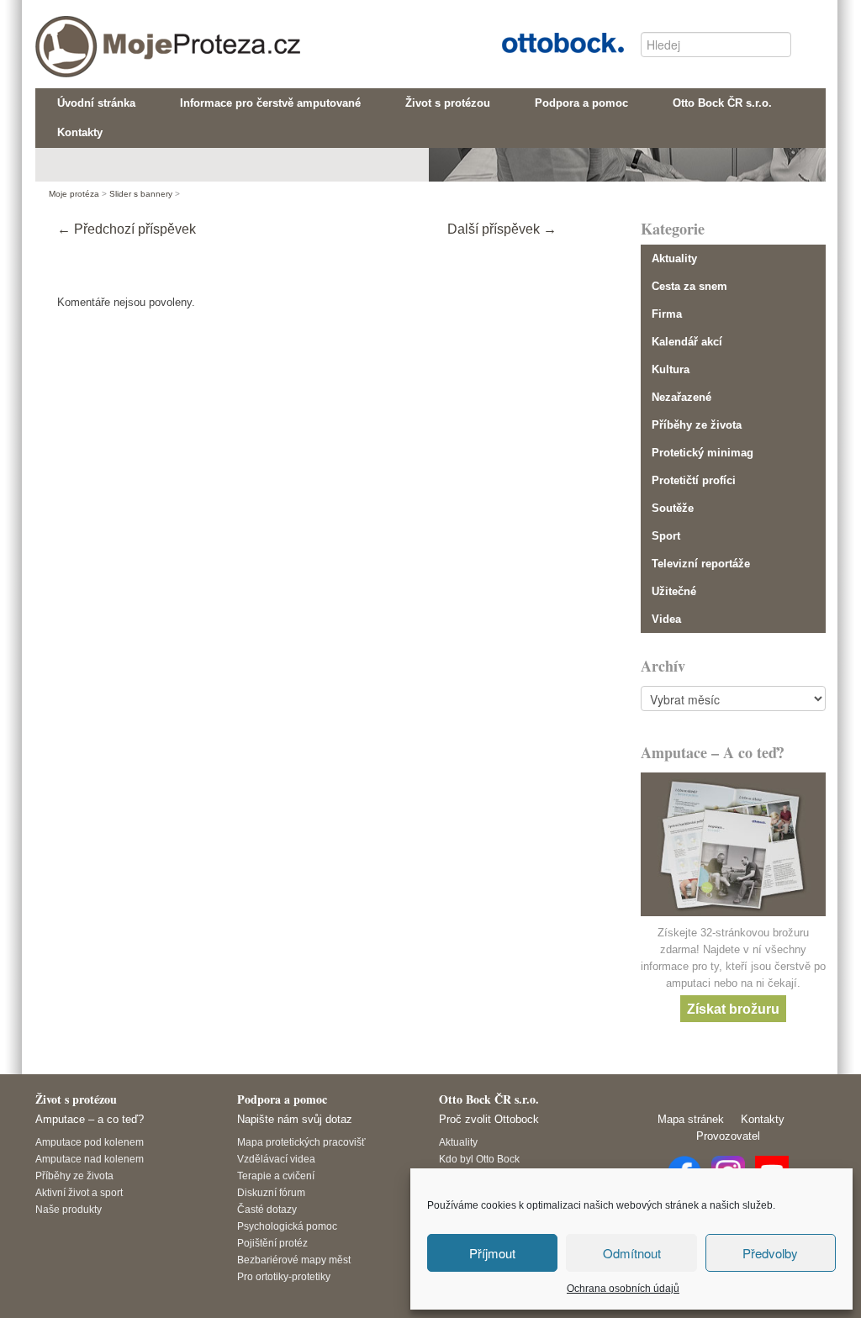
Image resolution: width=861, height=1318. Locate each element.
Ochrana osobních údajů (623, 1288)
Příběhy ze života (697, 425)
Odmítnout (632, 1253)
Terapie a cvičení (275, 1175)
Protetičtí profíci (694, 480)
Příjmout (492, 1253)
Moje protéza (106, 34)
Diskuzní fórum (271, 1192)
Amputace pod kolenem (89, 1141)
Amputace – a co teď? (89, 1119)
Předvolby (770, 1253)
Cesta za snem (689, 286)
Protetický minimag (702, 452)
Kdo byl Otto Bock (479, 1158)
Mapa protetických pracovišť (301, 1141)
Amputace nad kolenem (89, 1158)
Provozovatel (728, 1136)
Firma (667, 314)
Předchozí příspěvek (126, 229)
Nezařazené (681, 397)
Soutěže (673, 508)
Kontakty (762, 1119)
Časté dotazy (267, 1209)
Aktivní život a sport (79, 1192)
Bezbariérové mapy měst (294, 1259)
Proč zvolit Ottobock (489, 1119)
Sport (666, 536)
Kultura (670, 369)
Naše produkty (68, 1209)
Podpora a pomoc (282, 1099)
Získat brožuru (733, 1008)
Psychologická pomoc (287, 1225)
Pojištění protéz (272, 1242)
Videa (666, 619)
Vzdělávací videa (276, 1158)
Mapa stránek (691, 1119)
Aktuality (674, 258)
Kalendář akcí (687, 341)
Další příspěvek (502, 229)
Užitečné (674, 591)
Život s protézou (76, 1099)
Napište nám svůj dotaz (294, 1119)
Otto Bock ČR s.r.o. (550, 40)
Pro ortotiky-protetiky (283, 1276)
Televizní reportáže (701, 563)
